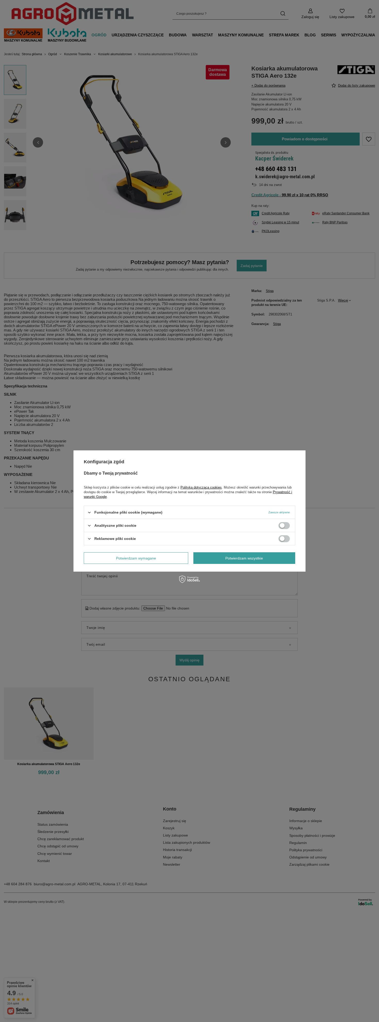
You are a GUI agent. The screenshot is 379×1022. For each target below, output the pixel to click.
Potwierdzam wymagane (136, 558)
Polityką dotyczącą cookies (201, 487)
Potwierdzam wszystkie (244, 558)
